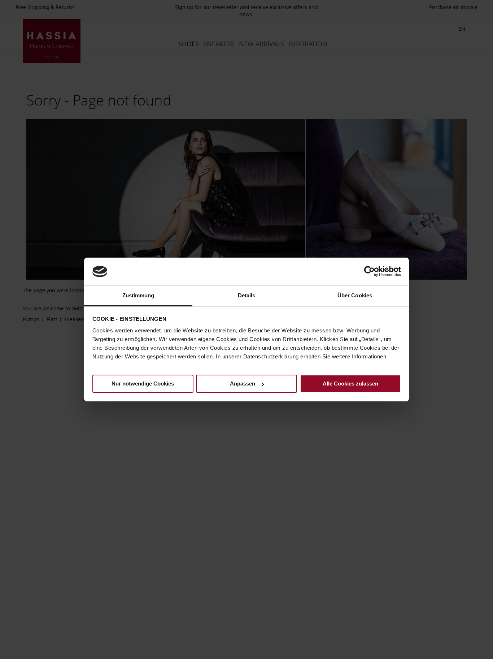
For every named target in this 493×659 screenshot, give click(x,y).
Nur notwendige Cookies (143, 383)
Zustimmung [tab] (138, 295)
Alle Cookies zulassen (350, 383)
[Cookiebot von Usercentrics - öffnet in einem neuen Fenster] (369, 271)
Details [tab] (247, 295)
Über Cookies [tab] (354, 295)
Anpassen (242, 383)
